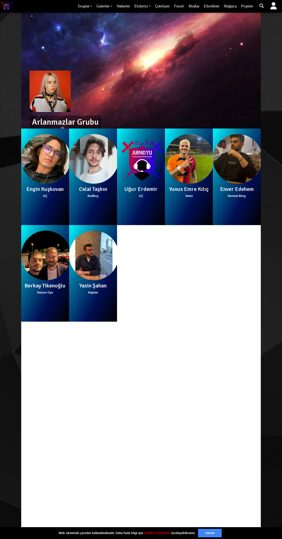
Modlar (194, 6)
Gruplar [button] (84, 6)
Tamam (210, 533)
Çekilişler (162, 6)
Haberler (123, 6)
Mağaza (230, 6)
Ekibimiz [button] (141, 6)
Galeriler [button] (103, 6)
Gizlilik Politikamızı (157, 533)
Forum (179, 6)
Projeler (247, 6)
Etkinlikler (211, 6)
